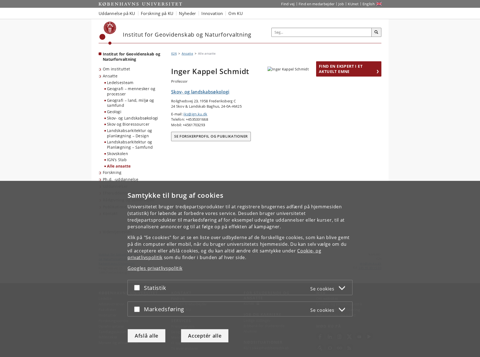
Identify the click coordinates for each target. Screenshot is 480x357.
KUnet (353, 3)
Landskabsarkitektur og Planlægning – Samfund (130, 144)
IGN (174, 53)
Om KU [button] (235, 13)
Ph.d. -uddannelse (120, 179)
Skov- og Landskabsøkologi (132, 118)
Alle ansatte (119, 166)
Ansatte (110, 76)
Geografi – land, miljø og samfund (130, 103)
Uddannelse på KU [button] (117, 13)
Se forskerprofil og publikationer (211, 136)
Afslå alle (146, 335)
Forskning (112, 172)
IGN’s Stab (117, 159)
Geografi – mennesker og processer (131, 91)
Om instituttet (116, 69)
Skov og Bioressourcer (128, 124)
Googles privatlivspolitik (155, 268)
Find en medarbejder (317, 3)
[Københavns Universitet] (107, 33)
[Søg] (376, 32)
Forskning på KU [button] (157, 13)
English (368, 3)
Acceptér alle (204, 335)
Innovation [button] (212, 13)
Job (341, 3)
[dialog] (240, 269)
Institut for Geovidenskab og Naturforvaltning (131, 56)
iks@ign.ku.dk (195, 114)
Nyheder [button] (187, 13)
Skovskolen (117, 153)
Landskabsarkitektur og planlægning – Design (129, 133)
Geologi (114, 111)
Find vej (287, 3)
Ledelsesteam (120, 82)
